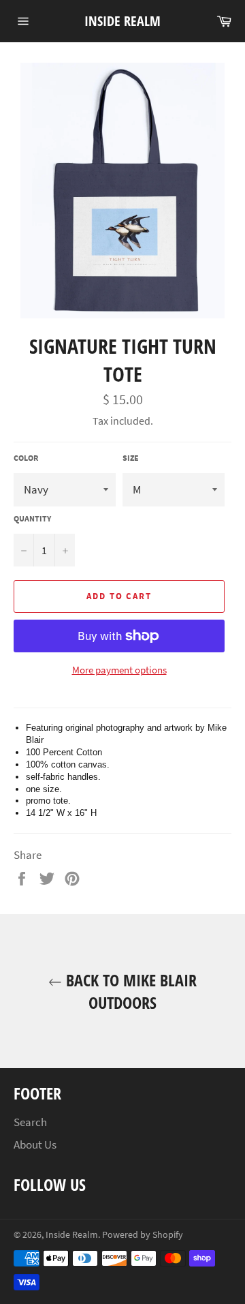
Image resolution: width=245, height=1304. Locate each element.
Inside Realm (122, 21)
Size (130, 458)
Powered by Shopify (142, 1235)
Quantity (32, 518)
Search (30, 1122)
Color (26, 458)
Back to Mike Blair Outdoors (129, 991)
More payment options (119, 669)
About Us (35, 1144)
